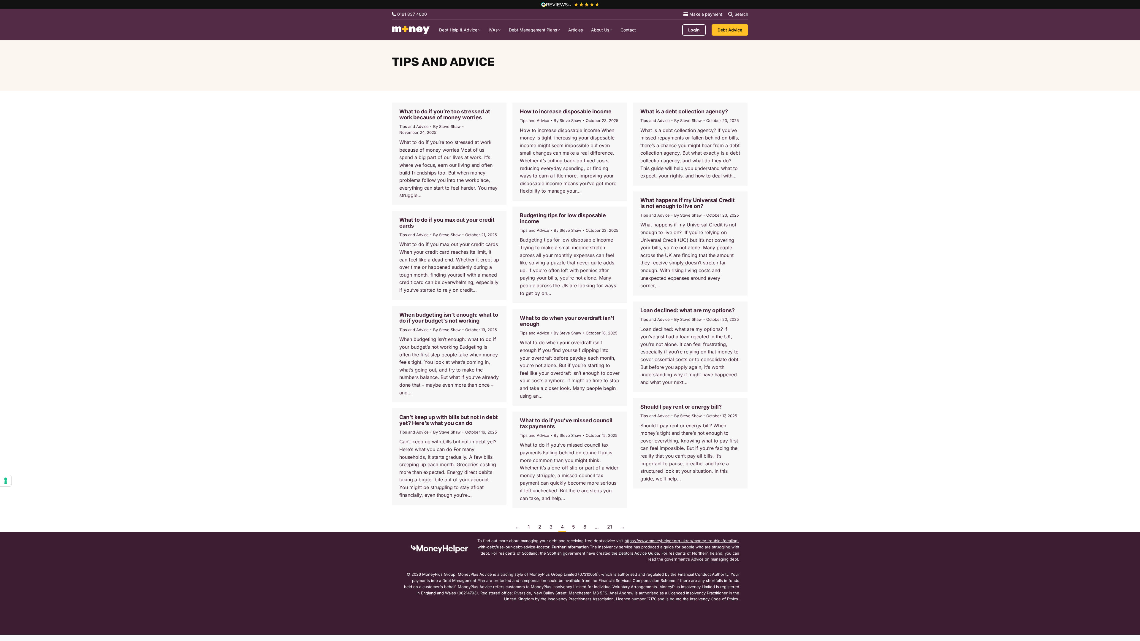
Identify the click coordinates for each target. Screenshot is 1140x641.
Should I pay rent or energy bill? (681, 407)
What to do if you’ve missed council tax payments (566, 423)
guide (669, 547)
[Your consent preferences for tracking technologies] (5, 480)
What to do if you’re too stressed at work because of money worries (444, 114)
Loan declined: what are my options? (687, 310)
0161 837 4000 (411, 14)
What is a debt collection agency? (684, 111)
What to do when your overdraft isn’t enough (567, 321)
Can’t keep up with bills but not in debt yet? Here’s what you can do (448, 420)
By (447, 126)
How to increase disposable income (566, 111)
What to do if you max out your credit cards (447, 223)
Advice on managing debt (714, 559)
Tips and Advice (414, 126)
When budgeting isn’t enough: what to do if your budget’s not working (448, 318)
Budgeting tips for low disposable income (563, 218)
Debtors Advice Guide (639, 553)
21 (609, 527)
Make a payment (705, 14)
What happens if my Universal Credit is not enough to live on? (687, 203)
